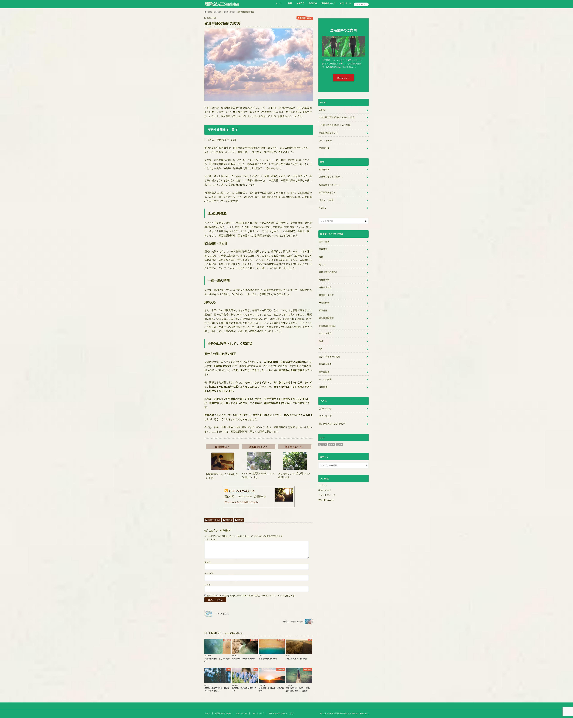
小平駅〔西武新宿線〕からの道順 (334, 125)
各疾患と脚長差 (213, 520)
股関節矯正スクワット (329, 184)
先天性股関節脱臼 (327, 325)
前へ (347, 41)
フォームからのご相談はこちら (241, 502)
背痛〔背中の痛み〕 (328, 272)
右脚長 (331, 445)
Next (358, 41)
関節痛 (240, 520)
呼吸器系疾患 (325, 364)
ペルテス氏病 (325, 333)
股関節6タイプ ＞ (258, 446)
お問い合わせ (345, 3)
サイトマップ (325, 416)
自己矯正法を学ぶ (327, 192)
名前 (207, 562)
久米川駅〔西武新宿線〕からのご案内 (337, 117)
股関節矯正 (324, 169)
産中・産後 (324, 241)
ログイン (322, 485)
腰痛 (321, 257)
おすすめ (322, 445)
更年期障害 (324, 371)
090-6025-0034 (242, 491)
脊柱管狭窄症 (325, 287)
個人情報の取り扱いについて (332, 423)
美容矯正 (323, 249)
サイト (207, 584)
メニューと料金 (326, 200)
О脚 (321, 341)
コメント (209, 539)
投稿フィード (324, 490)
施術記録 (313, 3)
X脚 (320, 348)
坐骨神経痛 (324, 302)
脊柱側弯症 (324, 280)
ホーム (278, 3)
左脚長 (339, 445)
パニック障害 (325, 379)
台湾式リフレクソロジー (330, 177)
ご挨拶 (289, 3)
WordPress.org (326, 500)
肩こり (322, 264)
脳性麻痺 (323, 387)
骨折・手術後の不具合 (329, 356)
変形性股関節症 (326, 318)
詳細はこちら (343, 77)
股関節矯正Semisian (221, 4)
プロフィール (325, 140)
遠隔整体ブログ (328, 3)
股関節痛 (228, 520)
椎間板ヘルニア (326, 295)
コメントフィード (326, 495)
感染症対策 (324, 148)
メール (208, 573)
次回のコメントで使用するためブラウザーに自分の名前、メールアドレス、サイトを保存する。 (252, 595)
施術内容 (300, 3)
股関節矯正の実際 (223, 713)
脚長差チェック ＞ (295, 446)
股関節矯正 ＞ (222, 446)
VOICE (322, 207)
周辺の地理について (328, 132)
